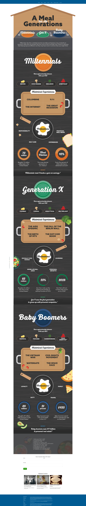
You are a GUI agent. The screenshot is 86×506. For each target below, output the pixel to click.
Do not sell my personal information (44, 501)
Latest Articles (25, 504)
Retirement (24, 497)
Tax (23, 501)
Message (24, 462)
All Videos (24, 505)
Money (24, 502)
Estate (24, 499)
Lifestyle (24, 503)
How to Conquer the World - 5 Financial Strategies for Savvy (42, 486)
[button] (39, 2)
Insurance (24, 500)
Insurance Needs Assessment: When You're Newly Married (30, 486)
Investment (24, 498)
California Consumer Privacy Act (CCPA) (47, 500)
